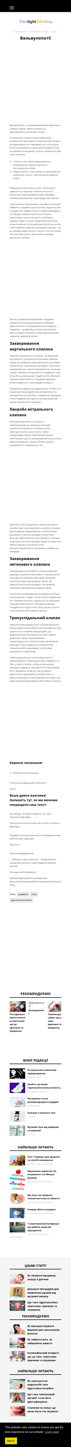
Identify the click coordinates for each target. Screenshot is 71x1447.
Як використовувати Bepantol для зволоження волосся (43, 1329)
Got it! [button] (11, 1440)
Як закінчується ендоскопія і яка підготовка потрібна (40, 1384)
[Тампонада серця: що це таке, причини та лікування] (56, 1006)
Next (66, 1011)
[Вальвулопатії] (37, 1004)
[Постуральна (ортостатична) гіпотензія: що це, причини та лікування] (18, 1006)
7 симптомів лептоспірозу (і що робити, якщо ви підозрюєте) (43, 1227)
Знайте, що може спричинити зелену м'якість (44, 1086)
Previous (4, 1011)
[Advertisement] (35, 78)
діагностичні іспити (21, 900)
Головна (20, 31)
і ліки (34, 894)
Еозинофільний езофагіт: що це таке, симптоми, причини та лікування (43, 1356)
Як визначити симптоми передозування (41, 1071)
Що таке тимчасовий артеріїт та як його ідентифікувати (41, 1398)
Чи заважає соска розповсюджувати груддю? (43, 1100)
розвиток (23, 894)
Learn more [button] (52, 1431)
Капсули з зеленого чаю (41, 1112)
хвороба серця (39, 31)
